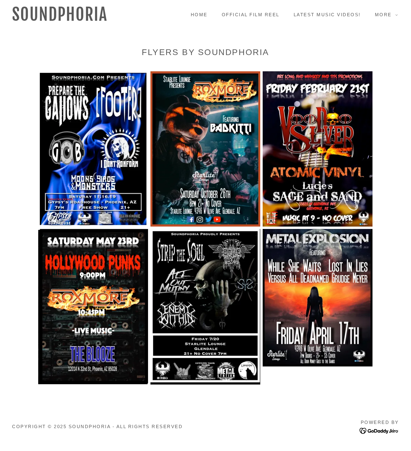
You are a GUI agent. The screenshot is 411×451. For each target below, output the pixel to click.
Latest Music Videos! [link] (327, 14)
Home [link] (199, 14)
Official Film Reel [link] (251, 14)
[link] (65, 18)
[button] (384, 14)
